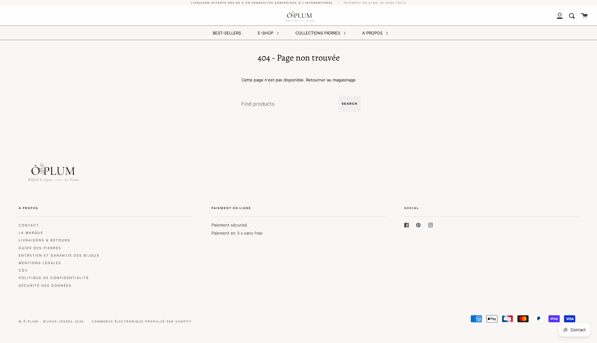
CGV (23, 270)
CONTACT (29, 225)
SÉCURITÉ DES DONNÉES (45, 286)
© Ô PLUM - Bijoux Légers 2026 (51, 321)
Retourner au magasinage (331, 79)
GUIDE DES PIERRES (40, 248)
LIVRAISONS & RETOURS (44, 240)
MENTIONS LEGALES (40, 263)
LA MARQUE (31, 233)
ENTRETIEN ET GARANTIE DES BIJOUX (59, 256)
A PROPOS (373, 32)
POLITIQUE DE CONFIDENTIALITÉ (54, 278)
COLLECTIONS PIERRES (318, 32)
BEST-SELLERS (227, 32)
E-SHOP (266, 32)
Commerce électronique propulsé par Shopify (142, 321)
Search (350, 103)
